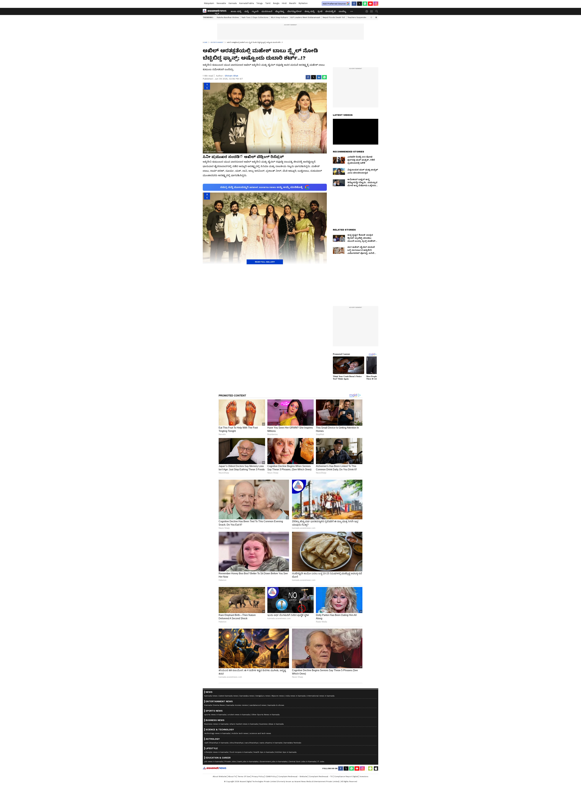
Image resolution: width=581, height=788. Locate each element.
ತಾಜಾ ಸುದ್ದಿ (236, 11)
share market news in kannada (244, 724)
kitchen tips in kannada (285, 752)
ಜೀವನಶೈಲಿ (330, 11)
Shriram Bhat (231, 75)
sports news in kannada (215, 715)
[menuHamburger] (371, 11)
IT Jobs (321, 761)
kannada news (210, 696)
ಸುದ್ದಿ (246, 11)
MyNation (303, 3)
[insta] (375, 4)
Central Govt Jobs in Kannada (302, 761)
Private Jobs (230, 761)
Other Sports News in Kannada (265, 715)
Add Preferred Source (334, 3)
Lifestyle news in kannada (216, 752)
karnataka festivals (292, 743)
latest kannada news (228, 696)
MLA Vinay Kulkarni (279, 17)
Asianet (214, 768)
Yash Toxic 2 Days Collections (254, 17)
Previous (371, 17)
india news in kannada (295, 696)
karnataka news (247, 696)
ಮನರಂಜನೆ (266, 11)
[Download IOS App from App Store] (375, 768)
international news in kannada (320, 696)
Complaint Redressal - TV (321, 776)
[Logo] (215, 11)
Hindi (284, 3)
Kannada (232, 3)
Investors (364, 776)
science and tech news (260, 733)
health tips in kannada (264, 752)
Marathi (292, 3)
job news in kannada (213, 761)
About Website (219, 776)
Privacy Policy (258, 776)
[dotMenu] (351, 11)
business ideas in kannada (271, 724)
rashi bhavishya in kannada (216, 743)
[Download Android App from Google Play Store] (370, 768)
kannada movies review (237, 705)
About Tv (232, 776)
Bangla (276, 3)
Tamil (268, 3)
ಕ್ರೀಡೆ (320, 11)
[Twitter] (359, 4)
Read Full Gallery (265, 262)
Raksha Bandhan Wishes (228, 17)
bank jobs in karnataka (248, 761)
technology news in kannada (217, 733)
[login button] (367, 11)
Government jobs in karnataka (273, 761)
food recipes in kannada (241, 752)
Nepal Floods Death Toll (334, 17)
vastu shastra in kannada (271, 743)
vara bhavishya (251, 743)
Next (376, 17)
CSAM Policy (271, 776)
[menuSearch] (377, 11)
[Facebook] (354, 4)
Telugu (259, 3)
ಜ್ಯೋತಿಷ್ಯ (279, 11)
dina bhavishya (236, 743)
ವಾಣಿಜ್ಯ (342, 11)
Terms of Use (244, 776)
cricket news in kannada (239, 715)
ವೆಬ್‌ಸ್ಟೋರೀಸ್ (294, 11)
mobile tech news (240, 733)
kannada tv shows (276, 705)
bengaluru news (263, 696)
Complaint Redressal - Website (292, 776)
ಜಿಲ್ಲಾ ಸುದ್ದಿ (310, 11)
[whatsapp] (365, 4)
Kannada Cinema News (214, 705)
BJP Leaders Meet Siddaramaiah (305, 17)
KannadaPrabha (246, 3)
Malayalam (209, 3)
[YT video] (370, 4)
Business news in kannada (216, 724)
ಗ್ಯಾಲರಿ (255, 11)
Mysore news (278, 696)
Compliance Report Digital (346, 776)
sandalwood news (257, 705)
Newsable (221, 3)
